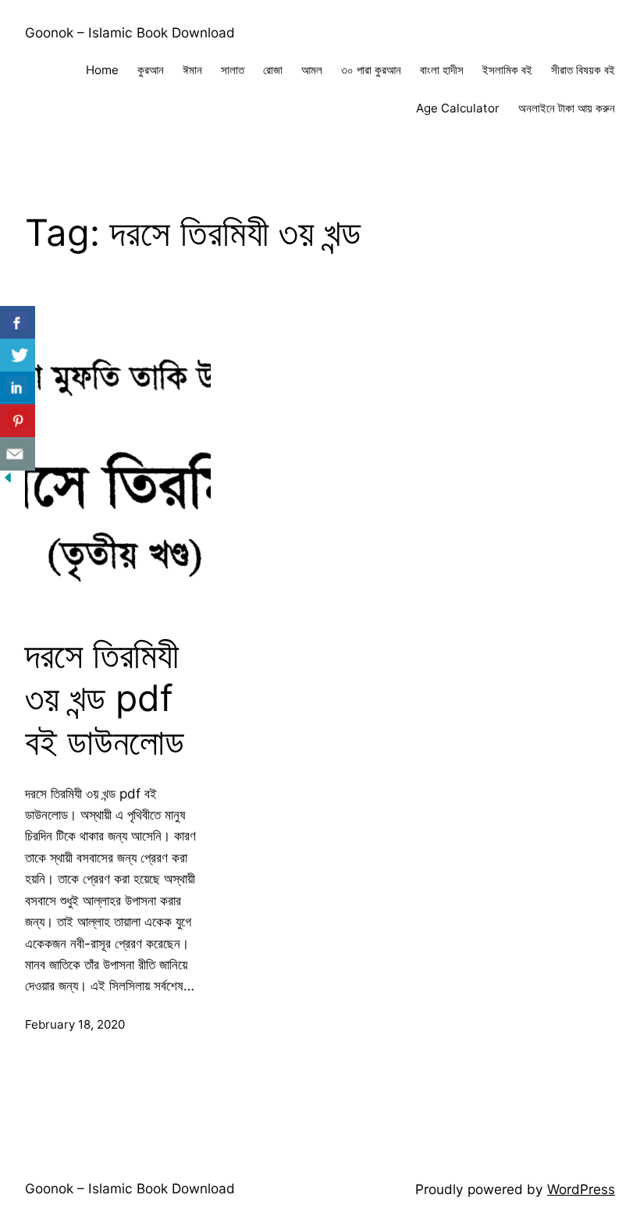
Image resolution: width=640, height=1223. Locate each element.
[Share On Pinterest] (17, 421)
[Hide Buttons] (8, 480)
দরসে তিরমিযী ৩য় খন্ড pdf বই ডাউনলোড (104, 698)
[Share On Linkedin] (17, 388)
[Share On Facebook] (17, 323)
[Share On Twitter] (17, 355)
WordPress (581, 1189)
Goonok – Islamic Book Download (130, 32)
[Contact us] (17, 454)
